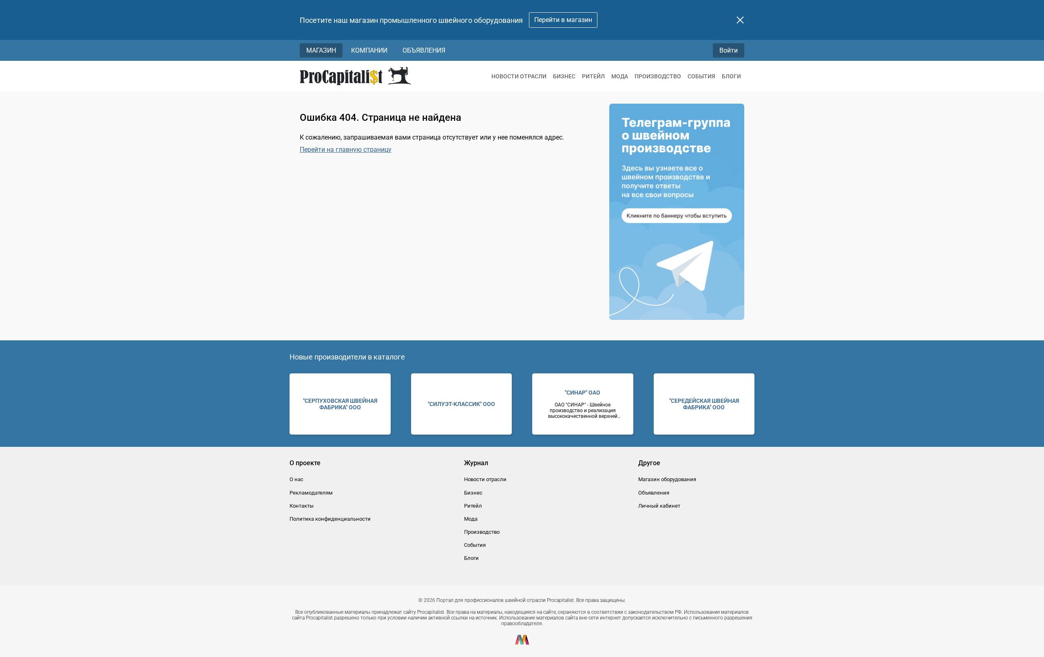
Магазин (321, 50)
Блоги (731, 76)
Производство (658, 76)
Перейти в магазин (563, 20)
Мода (619, 76)
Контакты (302, 506)
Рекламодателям (311, 493)
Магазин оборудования (667, 479)
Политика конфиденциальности (330, 519)
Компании (369, 50)
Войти (728, 50)
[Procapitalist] (355, 76)
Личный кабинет (659, 506)
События (701, 76)
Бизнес (564, 76)
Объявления (424, 50)
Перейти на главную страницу (346, 149)
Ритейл (593, 76)
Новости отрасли (518, 76)
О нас (296, 479)
